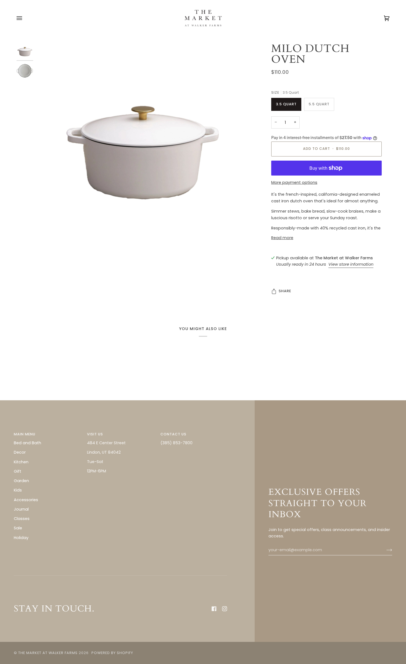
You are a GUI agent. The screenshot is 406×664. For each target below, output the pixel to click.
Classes (22, 518)
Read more (282, 237)
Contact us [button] (173, 434)
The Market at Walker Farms (48, 652)
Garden (21, 480)
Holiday (21, 537)
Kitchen (21, 462)
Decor (20, 452)
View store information (350, 264)
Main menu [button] (24, 434)
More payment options (294, 182)
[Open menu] (25, 18)
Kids (18, 490)
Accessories (26, 500)
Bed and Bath (27, 443)
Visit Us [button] (95, 434)
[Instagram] (224, 608)
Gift (17, 471)
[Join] (385, 550)
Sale (18, 528)
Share (285, 291)
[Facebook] (214, 608)
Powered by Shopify (112, 652)
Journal (21, 509)
